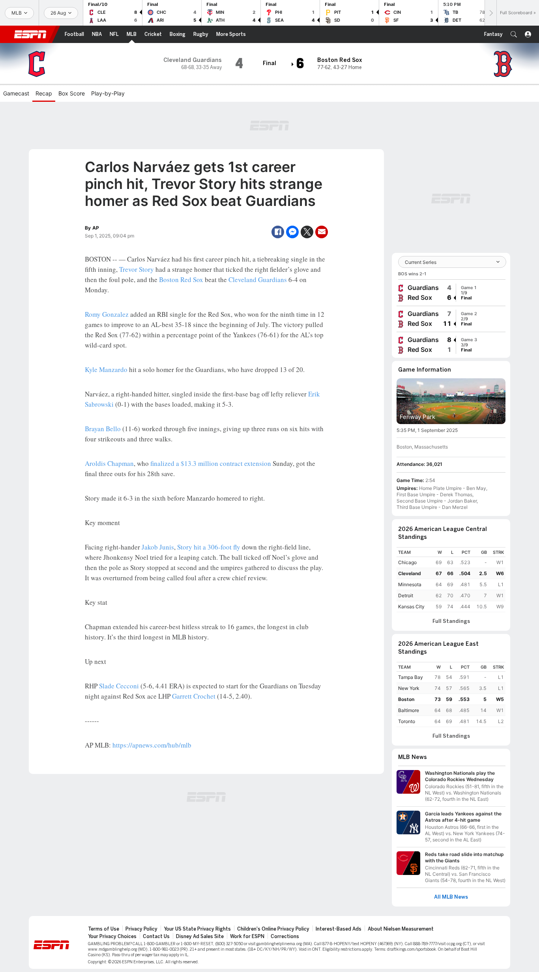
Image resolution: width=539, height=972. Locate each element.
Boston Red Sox (181, 279)
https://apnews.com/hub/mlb (151, 745)
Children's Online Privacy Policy (273, 929)
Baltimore (408, 710)
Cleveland (409, 573)
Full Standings (451, 621)
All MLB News (451, 897)
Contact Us (156, 936)
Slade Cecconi (119, 685)
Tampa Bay (410, 677)
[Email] (321, 232)
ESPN (30, 34)
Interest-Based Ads (338, 929)
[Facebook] (277, 232)
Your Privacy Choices (112, 936)
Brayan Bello (103, 428)
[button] (514, 34)
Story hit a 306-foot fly (208, 546)
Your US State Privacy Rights (197, 929)
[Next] (490, 13)
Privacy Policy (141, 929)
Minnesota (409, 584)
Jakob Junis (158, 546)
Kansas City (411, 606)
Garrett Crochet (193, 696)
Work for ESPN (247, 936)
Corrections (285, 936)
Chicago (407, 562)
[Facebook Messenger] (292, 232)
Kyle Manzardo (106, 369)
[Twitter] (307, 232)
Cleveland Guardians (257, 279)
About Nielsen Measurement (401, 929)
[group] (451, 293)
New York (408, 688)
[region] (451, 579)
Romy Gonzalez (107, 314)
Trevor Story (136, 269)
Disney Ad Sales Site (200, 936)
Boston (406, 699)
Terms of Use (103, 929)
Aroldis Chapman (109, 463)
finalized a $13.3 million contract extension (210, 463)
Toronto (406, 721)
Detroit (405, 595)
